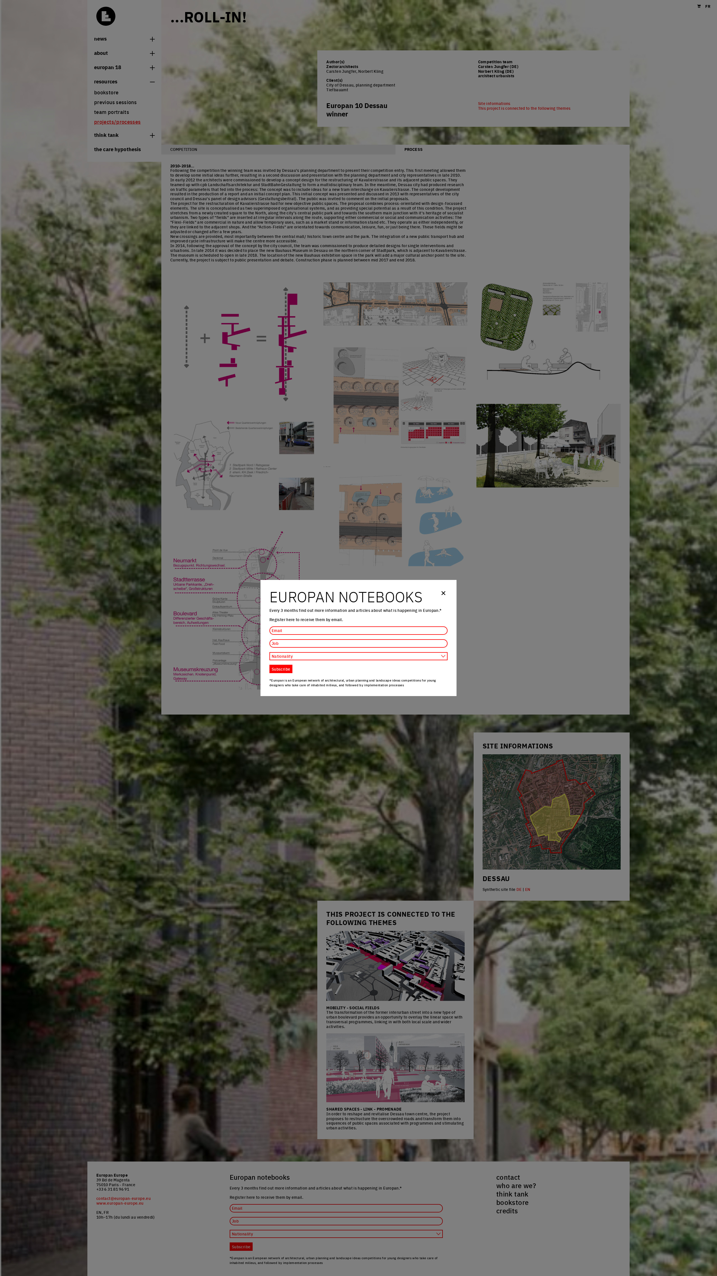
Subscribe (281, 669)
